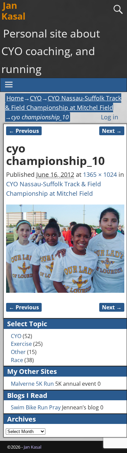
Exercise (21, 344)
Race (17, 360)
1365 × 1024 (100, 174)
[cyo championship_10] (65, 249)
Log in (109, 117)
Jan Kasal (32, 447)
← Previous (24, 131)
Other (18, 352)
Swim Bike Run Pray (36, 407)
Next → (112, 131)
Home (15, 98)
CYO (36, 98)
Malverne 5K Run (32, 383)
